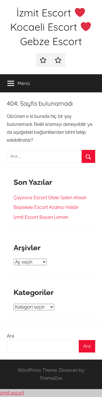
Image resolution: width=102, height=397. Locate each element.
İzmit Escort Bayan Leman (41, 217)
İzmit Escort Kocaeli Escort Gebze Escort (46, 27)
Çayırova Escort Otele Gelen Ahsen (50, 197)
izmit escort (12, 393)
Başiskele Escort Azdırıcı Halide (46, 207)
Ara (10, 336)
